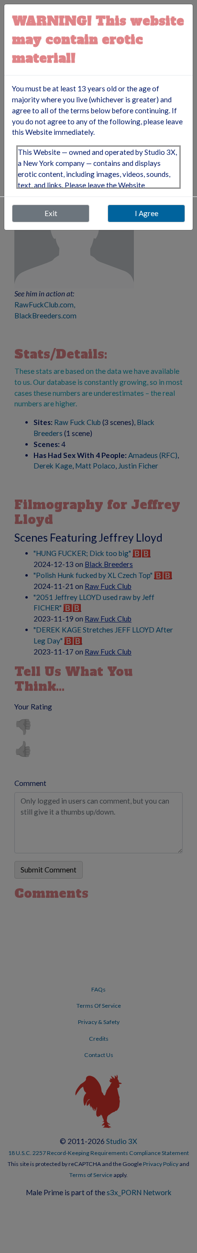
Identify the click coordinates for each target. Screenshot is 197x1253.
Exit (50, 213)
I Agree (146, 213)
